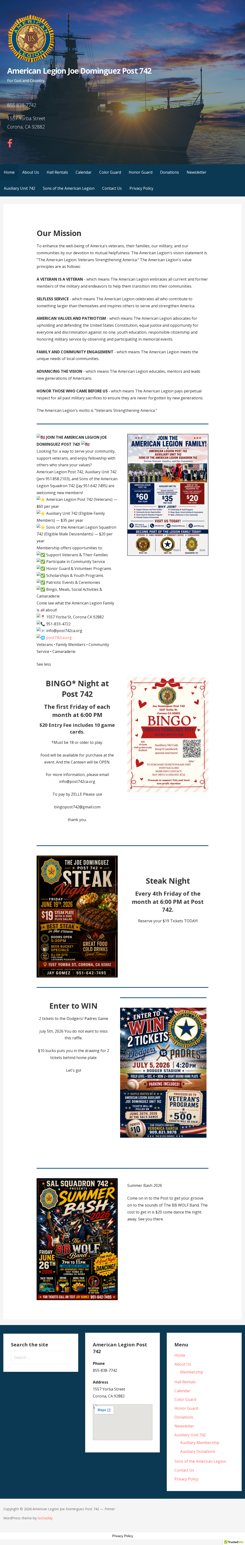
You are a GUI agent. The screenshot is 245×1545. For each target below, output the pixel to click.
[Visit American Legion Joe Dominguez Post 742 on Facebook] (9, 145)
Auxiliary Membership (199, 1442)
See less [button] (44, 664)
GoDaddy (45, 1518)
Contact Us (112, 188)
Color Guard (110, 172)
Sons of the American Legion (69, 188)
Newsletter (196, 172)
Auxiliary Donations (197, 1451)
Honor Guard (140, 172)
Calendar (84, 172)
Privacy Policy (141, 188)
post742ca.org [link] (59, 637)
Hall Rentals (57, 172)
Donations (169, 172)
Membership (191, 1372)
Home (9, 172)
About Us (30, 172)
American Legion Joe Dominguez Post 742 (79, 70)
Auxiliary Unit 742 (19, 188)
